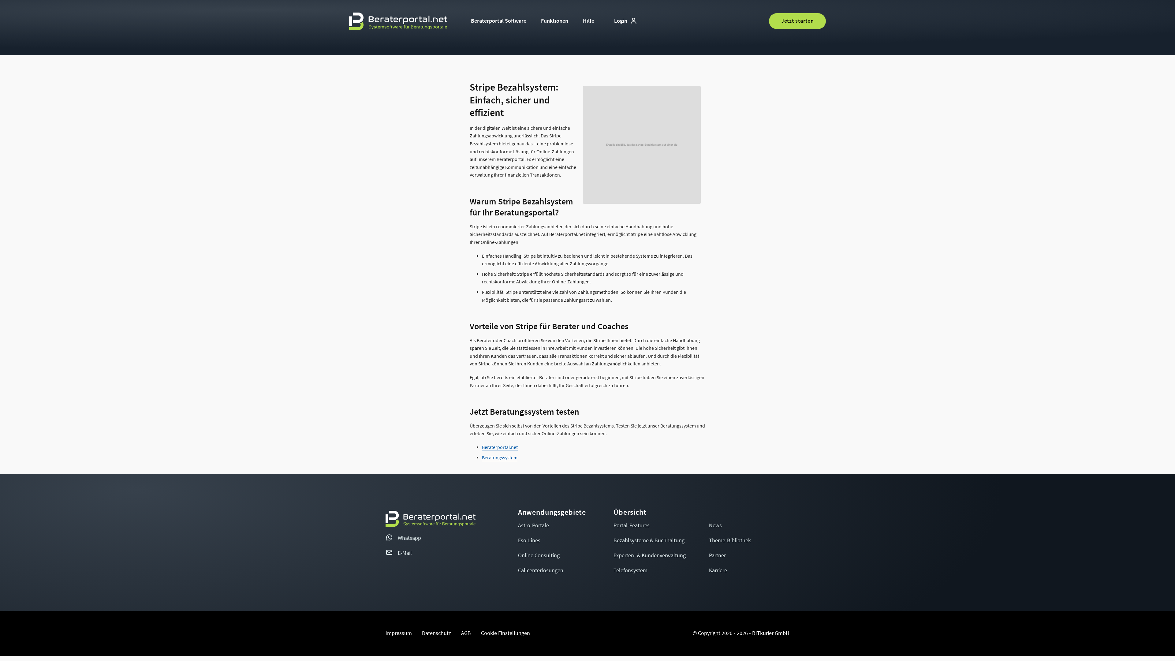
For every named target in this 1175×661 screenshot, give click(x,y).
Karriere (718, 570)
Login (620, 20)
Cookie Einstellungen (505, 633)
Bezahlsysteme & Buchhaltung (649, 540)
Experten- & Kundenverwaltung (650, 555)
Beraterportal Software (498, 20)
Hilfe (588, 20)
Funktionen (554, 20)
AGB (466, 633)
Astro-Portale (533, 525)
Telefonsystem (630, 570)
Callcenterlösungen (540, 570)
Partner (717, 555)
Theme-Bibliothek (730, 540)
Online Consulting (539, 555)
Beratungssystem (499, 458)
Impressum (399, 633)
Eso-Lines (529, 540)
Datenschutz (436, 633)
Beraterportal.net (500, 447)
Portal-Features (632, 525)
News (715, 525)
